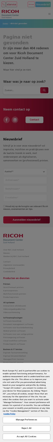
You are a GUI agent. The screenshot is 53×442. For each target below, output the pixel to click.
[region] (26, 402)
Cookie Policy (9, 414)
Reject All (27, 428)
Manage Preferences (26, 420)
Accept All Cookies (26, 437)
